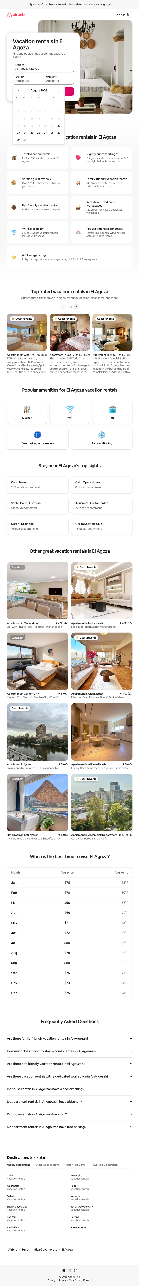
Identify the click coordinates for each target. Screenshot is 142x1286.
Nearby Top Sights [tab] (75, 1164)
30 (18, 139)
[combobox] (43, 69)
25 (31, 132)
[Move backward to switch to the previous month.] (19, 91)
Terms (62, 1280)
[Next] (76, 306)
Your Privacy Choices (80, 1280)
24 (25, 132)
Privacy (51, 1280)
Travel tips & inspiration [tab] (104, 1164)
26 (38, 132)
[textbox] (28, 81)
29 (58, 132)
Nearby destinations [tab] (18, 1164)
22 (58, 125)
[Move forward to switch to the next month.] (58, 91)
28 (52, 132)
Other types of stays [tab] (47, 1164)
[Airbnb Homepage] (16, 14)
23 (18, 132)
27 (45, 132)
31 (25, 139)
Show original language (97, 4)
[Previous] (63, 306)
